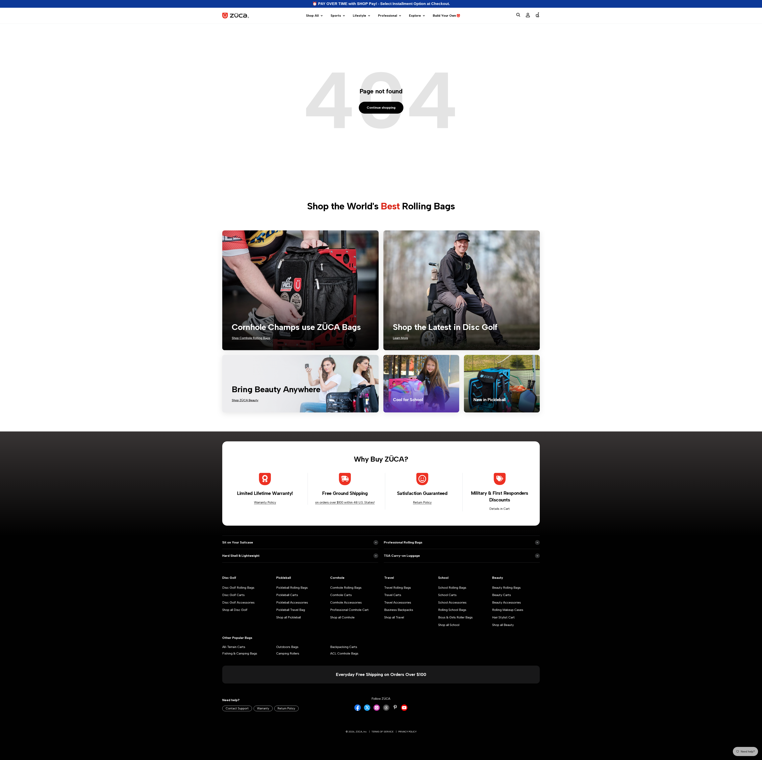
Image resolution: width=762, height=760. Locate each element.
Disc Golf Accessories (238, 602)
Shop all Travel (394, 617)
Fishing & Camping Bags (239, 653)
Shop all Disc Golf (234, 610)
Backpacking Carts (343, 647)
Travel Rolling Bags (397, 587)
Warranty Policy (265, 502)
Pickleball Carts (287, 595)
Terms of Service (382, 731)
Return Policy (422, 502)
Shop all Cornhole (342, 617)
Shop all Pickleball (288, 617)
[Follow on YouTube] (404, 710)
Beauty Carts (501, 595)
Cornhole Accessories (346, 602)
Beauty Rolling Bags (506, 587)
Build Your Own (444, 15)
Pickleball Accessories (292, 602)
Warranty (263, 708)
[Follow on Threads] (386, 710)
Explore (415, 15)
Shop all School (448, 625)
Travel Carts (392, 595)
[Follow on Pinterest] (395, 707)
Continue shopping (381, 107)
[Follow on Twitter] (367, 710)
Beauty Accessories (506, 602)
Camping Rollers (287, 653)
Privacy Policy (407, 731)
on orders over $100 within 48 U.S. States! (345, 502)
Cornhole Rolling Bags (346, 587)
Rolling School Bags (452, 610)
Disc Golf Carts (233, 595)
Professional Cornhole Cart (349, 610)
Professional (387, 15)
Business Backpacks (398, 610)
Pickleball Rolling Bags (292, 587)
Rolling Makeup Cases (507, 610)
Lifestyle (359, 15)
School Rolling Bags (452, 587)
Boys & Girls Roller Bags (455, 617)
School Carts (447, 595)
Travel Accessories (397, 602)
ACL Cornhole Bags (344, 653)
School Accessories (452, 602)
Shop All (312, 15)
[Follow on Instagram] (376, 710)
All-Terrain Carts (233, 647)
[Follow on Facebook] (357, 710)
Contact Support (237, 708)
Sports (336, 15)
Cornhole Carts (341, 595)
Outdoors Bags (287, 647)
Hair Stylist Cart (503, 617)
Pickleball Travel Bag (290, 610)
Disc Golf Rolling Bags (238, 587)
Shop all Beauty (503, 625)
